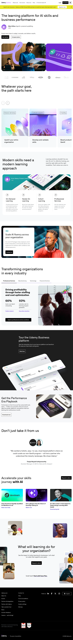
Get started (65, 2)
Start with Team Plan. (40, 576)
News (2, 609)
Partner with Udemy (6, 604)
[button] (14, 128)
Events (3, 598)
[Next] (7, 103)
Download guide (54, 509)
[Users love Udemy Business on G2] (28, 627)
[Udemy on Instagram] (59, 593)
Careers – (7, 615)
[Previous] (3, 103)
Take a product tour (6, 607)
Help (19, 595)
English (68, 593)
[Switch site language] (70, 2)
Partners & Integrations (7, 601)
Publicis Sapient (9, 311)
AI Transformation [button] (41, 2)
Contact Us (21, 593)
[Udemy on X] (55, 593)
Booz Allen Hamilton (24, 311)
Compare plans (16, 37)
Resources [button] (29, 2)
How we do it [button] (22, 2)
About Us (3, 595)
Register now (62, 7)
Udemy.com (4, 593)
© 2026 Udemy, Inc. (67, 636)
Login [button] (60, 2)
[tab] (9, 281)
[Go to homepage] (11, 636)
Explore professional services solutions (18, 320)
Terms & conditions (23, 598)
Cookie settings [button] (22, 604)
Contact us (9, 252)
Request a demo (66, 478)
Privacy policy (21, 601)
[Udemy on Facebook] (51, 593)
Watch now (29, 507)
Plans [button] (34, 2)
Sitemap (20, 607)
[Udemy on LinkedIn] (48, 593)
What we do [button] (15, 2)
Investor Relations (6, 612)
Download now (6, 414)
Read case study (5, 507)
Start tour (22, 351)
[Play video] (4, 27)
